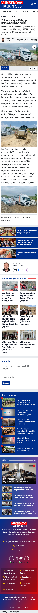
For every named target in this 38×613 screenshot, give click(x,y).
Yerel (13, 17)
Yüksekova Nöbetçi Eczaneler (9, 572)
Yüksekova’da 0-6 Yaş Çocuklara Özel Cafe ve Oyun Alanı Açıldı (9, 347)
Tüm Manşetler (10, 583)
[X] (13, 558)
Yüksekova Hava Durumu (27, 572)
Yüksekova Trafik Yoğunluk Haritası (10, 578)
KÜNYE (19, 602)
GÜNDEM (24, 11)
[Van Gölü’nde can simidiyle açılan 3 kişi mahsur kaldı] (10, 286)
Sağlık (20, 599)
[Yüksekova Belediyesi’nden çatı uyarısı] (28, 335)
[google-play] (24, 562)
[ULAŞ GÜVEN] (6, 267)
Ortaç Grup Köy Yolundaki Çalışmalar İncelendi (27, 320)
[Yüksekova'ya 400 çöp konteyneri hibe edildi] (19, 54)
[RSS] (28, 558)
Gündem (24, 597)
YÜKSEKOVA (6, 11)
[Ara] (32, 4)
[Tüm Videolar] (35, 460)
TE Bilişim (24, 607)
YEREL (15, 11)
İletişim (32, 599)
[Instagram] (26, 270)
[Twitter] (22, 270)
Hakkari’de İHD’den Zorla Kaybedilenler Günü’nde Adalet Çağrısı (10, 321)
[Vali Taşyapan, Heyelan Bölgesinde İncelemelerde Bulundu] (7, 488)
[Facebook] (18, 270)
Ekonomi (17, 597)
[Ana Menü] (35, 4)
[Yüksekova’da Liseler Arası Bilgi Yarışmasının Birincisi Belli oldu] (7, 504)
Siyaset (31, 597)
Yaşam (15, 599)
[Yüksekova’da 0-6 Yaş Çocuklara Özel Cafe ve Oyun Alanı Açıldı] (10, 335)
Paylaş (6, 68)
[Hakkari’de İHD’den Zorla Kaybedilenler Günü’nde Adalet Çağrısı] (10, 310)
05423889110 (20, 546)
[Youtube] (21, 558)
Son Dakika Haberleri (25, 584)
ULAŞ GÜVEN (18, 266)
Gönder (6, 383)
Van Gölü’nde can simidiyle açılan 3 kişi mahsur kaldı (8, 297)
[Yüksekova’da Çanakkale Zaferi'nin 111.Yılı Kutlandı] (7, 496)
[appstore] (13, 562)
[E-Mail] (15, 270)
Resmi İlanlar (6, 599)
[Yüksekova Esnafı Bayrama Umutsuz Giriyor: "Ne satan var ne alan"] (7, 512)
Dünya (6, 597)
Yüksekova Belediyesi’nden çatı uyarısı (27, 344)
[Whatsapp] (24, 558)
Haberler (4, 17)
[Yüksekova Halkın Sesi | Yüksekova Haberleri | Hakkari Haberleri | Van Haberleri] (12, 4)
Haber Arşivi (10, 590)
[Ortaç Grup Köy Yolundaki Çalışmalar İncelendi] (28, 310)
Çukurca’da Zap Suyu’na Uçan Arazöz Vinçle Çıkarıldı (27, 297)
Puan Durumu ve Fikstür (26, 578)
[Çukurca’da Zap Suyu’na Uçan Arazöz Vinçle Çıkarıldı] (28, 286)
